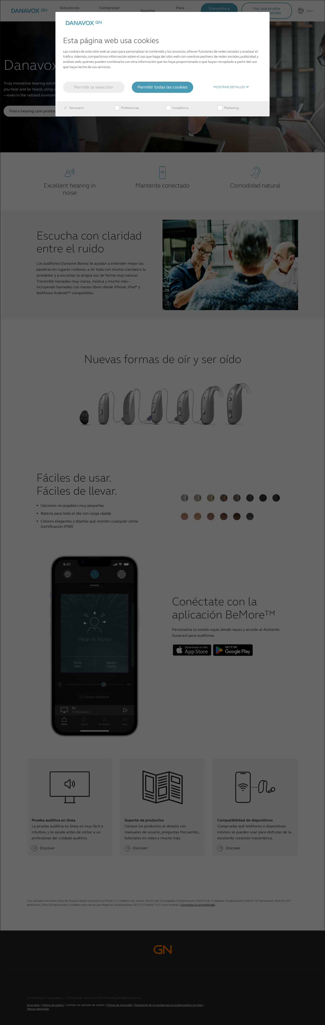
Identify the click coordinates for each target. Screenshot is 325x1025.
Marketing (231, 108)
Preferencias (129, 108)
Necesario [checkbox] (76, 108)
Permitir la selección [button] (93, 87)
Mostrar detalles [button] (229, 87)
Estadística (180, 108)
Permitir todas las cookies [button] (162, 87)
